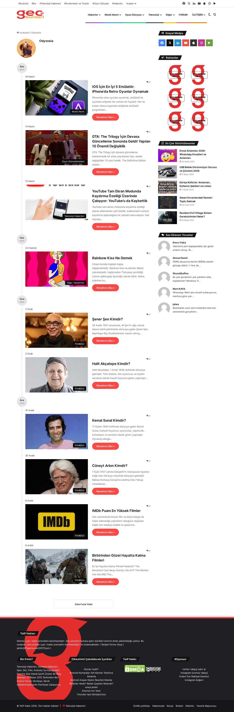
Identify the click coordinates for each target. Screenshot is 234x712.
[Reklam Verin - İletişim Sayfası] (176, 75)
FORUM (183, 14)
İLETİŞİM (197, 14)
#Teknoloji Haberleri (50, 3)
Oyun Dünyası (133, 14)
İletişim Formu (109, 644)
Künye (170, 705)
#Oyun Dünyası (101, 3)
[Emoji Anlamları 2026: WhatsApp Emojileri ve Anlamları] (167, 155)
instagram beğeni (194, 680)
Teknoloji (153, 14)
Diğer (169, 14)
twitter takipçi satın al (194, 669)
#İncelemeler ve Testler (76, 3)
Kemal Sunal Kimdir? (109, 420)
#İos (34, 3)
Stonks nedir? (91, 669)
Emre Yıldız (179, 242)
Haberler (93, 14)
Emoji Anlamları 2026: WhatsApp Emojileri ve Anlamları (193, 154)
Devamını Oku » (105, 117)
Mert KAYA (179, 288)
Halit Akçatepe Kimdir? (111, 364)
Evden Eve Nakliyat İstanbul (194, 676)
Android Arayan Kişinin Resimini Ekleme (91, 680)
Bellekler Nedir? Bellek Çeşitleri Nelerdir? (91, 683)
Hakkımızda (158, 705)
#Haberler (117, 3)
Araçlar (130, 3)
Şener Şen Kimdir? (107, 319)
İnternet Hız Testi (91, 690)
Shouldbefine (180, 273)
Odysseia (46, 41)
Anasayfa (24, 32)
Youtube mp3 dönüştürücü (91, 694)
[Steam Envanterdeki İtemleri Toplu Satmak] (167, 202)
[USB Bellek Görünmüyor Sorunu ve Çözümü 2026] (167, 171)
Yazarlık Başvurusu (206, 705)
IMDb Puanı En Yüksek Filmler (116, 511)
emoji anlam (91, 687)
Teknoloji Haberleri (75, 705)
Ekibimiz (190, 705)
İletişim (179, 705)
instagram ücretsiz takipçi (194, 672)
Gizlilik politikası (141, 705)
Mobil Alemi (112, 14)
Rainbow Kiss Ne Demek (112, 258)
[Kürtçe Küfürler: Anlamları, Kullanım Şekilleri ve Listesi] (167, 187)
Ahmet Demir (180, 257)
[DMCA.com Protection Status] (135, 671)
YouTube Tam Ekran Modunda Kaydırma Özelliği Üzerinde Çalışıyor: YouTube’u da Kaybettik (119, 196)
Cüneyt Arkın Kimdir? (109, 466)
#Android (23, 3)
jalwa (176, 304)
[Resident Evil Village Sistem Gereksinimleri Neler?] (167, 217)
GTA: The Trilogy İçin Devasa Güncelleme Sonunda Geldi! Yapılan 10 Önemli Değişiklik (121, 141)
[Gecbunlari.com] (30, 14)
